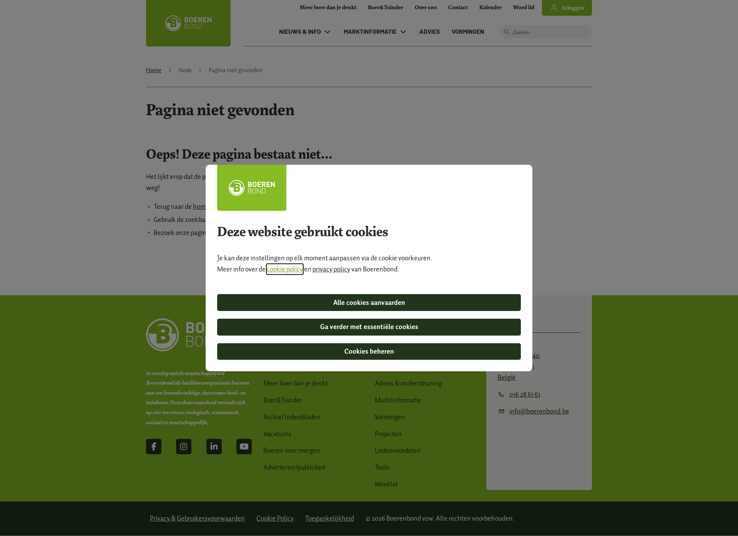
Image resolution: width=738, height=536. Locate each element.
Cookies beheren (369, 351)
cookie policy (285, 269)
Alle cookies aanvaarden (369, 303)
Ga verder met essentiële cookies (369, 327)
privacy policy (331, 269)
